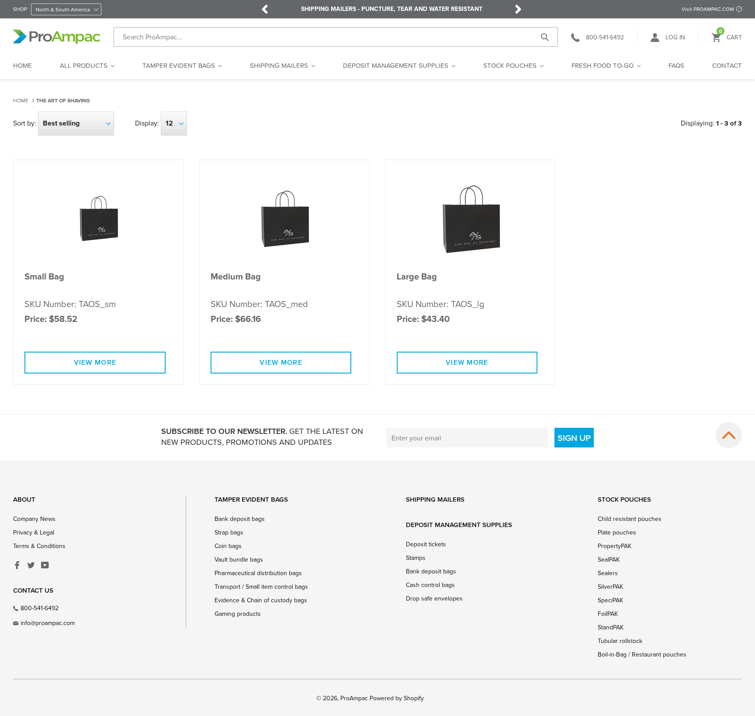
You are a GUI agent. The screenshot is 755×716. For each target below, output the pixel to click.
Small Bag (44, 276)
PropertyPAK (614, 545)
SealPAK (609, 559)
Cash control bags (430, 584)
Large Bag (417, 276)
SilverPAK (610, 586)
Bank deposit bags (240, 518)
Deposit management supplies (459, 525)
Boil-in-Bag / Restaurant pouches (642, 654)
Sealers (608, 573)
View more (95, 362)
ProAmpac (354, 698)
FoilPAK (608, 613)
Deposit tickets (426, 544)
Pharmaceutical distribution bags (258, 573)
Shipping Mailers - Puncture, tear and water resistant (391, 9)
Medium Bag (236, 276)
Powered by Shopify (397, 698)
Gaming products (238, 613)
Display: (147, 123)
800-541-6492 (40, 608)
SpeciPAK (610, 600)
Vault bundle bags (239, 559)
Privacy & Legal (33, 532)
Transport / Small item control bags (261, 586)
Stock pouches (624, 499)
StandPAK (610, 627)
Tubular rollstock (620, 640)
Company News (34, 518)
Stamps (416, 557)
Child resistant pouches (629, 518)
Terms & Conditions (39, 545)
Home (20, 100)
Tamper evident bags (251, 499)
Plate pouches (617, 532)
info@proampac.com (48, 622)
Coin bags (228, 545)
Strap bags (229, 532)
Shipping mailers (435, 499)
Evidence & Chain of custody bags (261, 600)
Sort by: (24, 123)
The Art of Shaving (63, 101)
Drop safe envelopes (434, 598)
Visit (708, 9)
